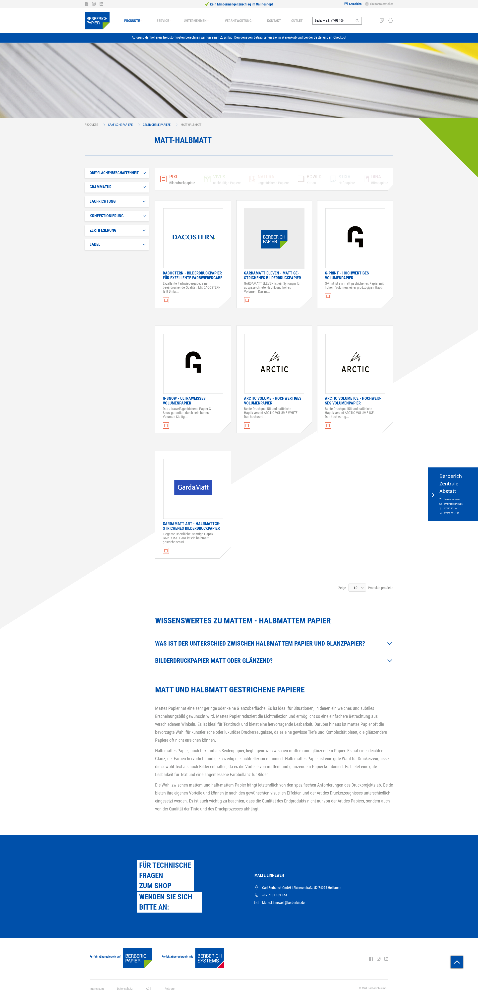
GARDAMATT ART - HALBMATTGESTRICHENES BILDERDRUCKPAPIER (191, 526)
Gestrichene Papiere (157, 125)
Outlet (297, 21)
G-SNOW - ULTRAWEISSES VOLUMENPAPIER (184, 400)
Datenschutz (125, 989)
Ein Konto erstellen (381, 4)
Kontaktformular (452, 498)
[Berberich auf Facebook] (88, 3)
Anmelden (355, 4)
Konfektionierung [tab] (106, 215)
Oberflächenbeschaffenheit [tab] (114, 173)
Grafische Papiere (120, 125)
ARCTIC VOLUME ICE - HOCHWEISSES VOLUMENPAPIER (353, 400)
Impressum (97, 989)
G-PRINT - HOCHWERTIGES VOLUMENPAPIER (347, 275)
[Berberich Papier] (97, 20)
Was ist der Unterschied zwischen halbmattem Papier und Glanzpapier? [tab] (260, 643)
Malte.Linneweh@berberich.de (283, 903)
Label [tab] (95, 244)
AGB (148, 989)
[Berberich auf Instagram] (96, 3)
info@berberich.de (453, 503)
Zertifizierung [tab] (103, 230)
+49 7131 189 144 (274, 895)
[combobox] (337, 21)
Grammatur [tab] (101, 187)
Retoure (170, 989)
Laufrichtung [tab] (103, 201)
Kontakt (274, 21)
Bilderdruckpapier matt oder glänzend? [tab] (214, 660)
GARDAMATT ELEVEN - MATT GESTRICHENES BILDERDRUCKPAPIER (272, 275)
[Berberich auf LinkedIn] (101, 3)
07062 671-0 (450, 508)
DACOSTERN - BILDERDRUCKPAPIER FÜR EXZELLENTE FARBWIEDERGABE (192, 275)
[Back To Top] (457, 962)
